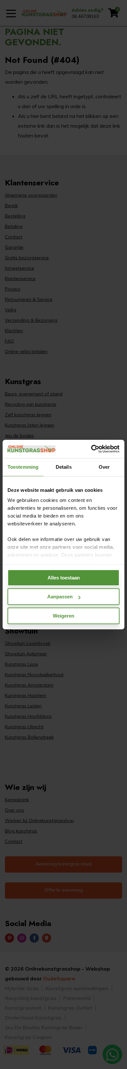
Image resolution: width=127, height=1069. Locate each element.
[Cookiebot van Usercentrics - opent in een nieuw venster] (91, 449)
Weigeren (63, 616)
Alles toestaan (64, 577)
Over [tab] (104, 467)
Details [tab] (64, 467)
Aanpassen (60, 596)
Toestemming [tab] (22, 467)
